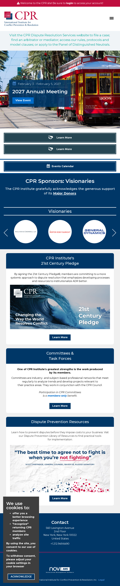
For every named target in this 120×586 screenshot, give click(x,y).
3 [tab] (65, 120)
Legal (101, 580)
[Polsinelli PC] (94, 232)
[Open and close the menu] (78, 18)
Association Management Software (60, 572)
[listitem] (60, 90)
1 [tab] (54, 120)
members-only (57, 395)
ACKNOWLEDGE (21, 576)
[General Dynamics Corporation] (60, 232)
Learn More (60, 337)
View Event (23, 111)
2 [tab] (60, 120)
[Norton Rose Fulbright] (26, 232)
